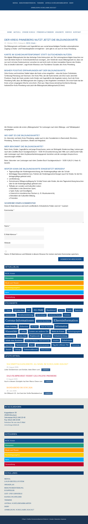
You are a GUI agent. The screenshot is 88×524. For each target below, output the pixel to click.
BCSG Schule (30, 43)
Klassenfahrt (11, 331)
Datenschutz (57, 519)
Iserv (6, 506)
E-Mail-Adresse (10, 234)
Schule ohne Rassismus (14, 340)
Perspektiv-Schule (10, 336)
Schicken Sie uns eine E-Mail (14, 422)
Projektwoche (35, 336)
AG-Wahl (38, 309)
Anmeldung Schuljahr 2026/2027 (19, 510)
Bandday (61, 310)
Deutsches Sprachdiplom (43, 321)
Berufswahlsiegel (41, 315)
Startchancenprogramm (43, 345)
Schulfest (56, 340)
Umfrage (18, 349)
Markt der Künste (58, 331)
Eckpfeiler (9, 490)
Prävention (47, 336)
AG (28, 310)
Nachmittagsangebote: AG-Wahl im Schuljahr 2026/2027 (37, 364)
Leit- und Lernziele (13, 494)
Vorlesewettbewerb (31, 349)
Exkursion (24, 326)
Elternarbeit (9, 278)
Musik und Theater (12, 283)
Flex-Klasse (35, 326)
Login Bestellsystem (14, 481)
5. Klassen (8, 310)
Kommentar (9, 210)
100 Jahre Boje (19, 310)
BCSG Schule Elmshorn (43, 21)
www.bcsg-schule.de (11, 425)
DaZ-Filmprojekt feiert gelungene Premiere (32, 376)
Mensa (7, 479)
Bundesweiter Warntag (55, 315)
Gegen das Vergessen (46, 326)
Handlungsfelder (13, 497)
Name (7, 226)
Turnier (8, 349)
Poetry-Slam (22, 336)
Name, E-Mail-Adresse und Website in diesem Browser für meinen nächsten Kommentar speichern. (41, 254)
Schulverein (67, 340)
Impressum (63, 519)
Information (61, 326)
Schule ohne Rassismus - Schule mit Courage (38, 340)
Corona (67, 315)
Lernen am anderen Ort (38, 331)
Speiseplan (9, 485)
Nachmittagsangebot (12, 288)
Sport (7, 292)
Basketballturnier (10, 315)
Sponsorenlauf (21, 345)
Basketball (78, 310)
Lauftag (23, 331)
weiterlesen (46, 370)
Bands (69, 310)
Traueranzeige (76, 345)
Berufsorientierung (25, 315)
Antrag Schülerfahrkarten (17, 503)
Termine (8, 500)
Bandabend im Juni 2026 (19, 387)
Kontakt (52, 519)
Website (7, 243)
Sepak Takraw (9, 345)
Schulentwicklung (60, 336)
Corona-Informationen (20, 320)
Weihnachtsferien (45, 349)
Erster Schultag (11, 326)
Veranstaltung (10, 297)
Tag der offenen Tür (61, 345)
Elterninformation (66, 320)
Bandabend (51, 310)
